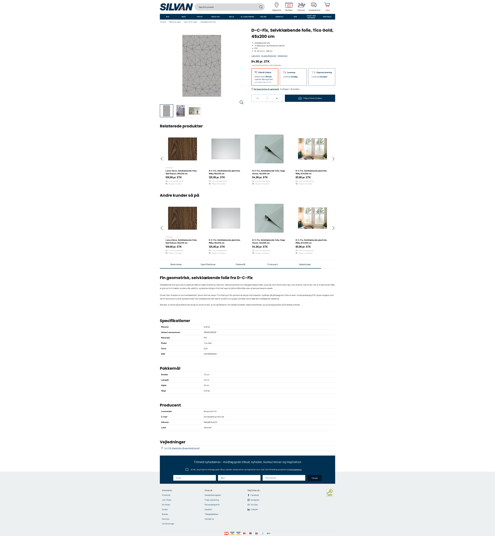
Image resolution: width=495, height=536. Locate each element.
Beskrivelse (176, 264)
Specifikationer (208, 264)
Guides (165, 509)
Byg (167, 17)
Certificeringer (168, 523)
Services (165, 519)
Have (184, 17)
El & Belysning (247, 17)
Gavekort (208, 509)
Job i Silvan (166, 500)
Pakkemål (240, 264)
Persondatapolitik (212, 504)
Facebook (255, 495)
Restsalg (327, 17)
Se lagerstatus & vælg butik (266, 89)
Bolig (231, 17)
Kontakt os (209, 519)
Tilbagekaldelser (211, 514)
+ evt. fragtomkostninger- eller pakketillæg (266, 65)
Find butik (166, 495)
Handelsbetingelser (213, 495)
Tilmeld (314, 478)
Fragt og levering (212, 500)
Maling (263, 17)
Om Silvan (166, 504)
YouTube (254, 504)
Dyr (295, 17)
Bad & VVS (216, 17)
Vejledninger (305, 264)
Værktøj (279, 17)
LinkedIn (254, 509)
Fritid (199, 17)
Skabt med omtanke (311, 17)
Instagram (255, 500)
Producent (272, 264)
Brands (165, 514)
